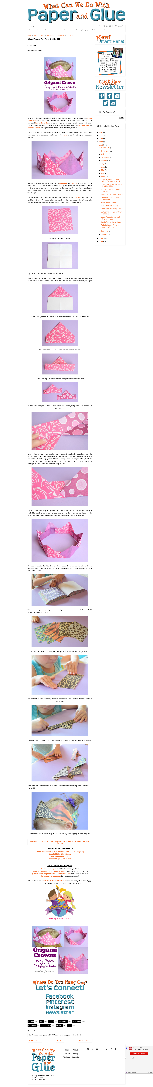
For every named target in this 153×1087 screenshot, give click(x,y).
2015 (101, 238)
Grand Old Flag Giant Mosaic (60, 854)
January (104, 234)
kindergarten (51, 35)
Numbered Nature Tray (109, 206)
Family (104, 30)
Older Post (85, 1040)
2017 (101, 142)
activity (36, 35)
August (104, 161)
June (103, 167)
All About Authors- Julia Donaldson (110, 199)
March (103, 177)
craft (42, 35)
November (105, 151)
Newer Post (35, 1040)
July (102, 164)
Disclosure (67, 1057)
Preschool (56, 30)
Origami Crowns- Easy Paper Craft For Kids (111, 185)
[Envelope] (110, 26)
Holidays (94, 30)
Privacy (75, 1054)
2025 (101, 132)
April (103, 173)
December (105, 148)
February (104, 231)
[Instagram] (116, 26)
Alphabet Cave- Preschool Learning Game (110, 226)
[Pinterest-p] (101, 26)
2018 (101, 139)
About (39, 30)
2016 (101, 145)
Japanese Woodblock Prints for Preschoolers (49, 871)
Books (47, 30)
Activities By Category (81, 30)
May (103, 170)
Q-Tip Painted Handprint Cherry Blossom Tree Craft (51, 874)
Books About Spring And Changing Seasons (110, 218)
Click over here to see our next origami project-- (59, 842)
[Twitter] (104, 26)
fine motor (70, 35)
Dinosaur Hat (83, 125)
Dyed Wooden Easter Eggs (111, 222)
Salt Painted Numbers (109, 203)
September (105, 157)
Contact (67, 1054)
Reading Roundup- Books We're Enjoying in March (110, 180)
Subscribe (75, 1057)
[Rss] (113, 26)
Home (31, 30)
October (104, 154)
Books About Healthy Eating (112, 209)
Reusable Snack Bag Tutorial (112, 194)
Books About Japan (48, 869)
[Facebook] (99, 26)
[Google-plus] (107, 26)
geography (63, 183)
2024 (101, 135)
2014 (101, 242)
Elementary (67, 30)
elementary (60, 35)
